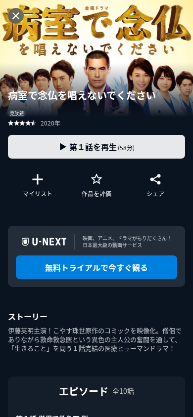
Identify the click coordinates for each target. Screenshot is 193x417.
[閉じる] (16, 16)
